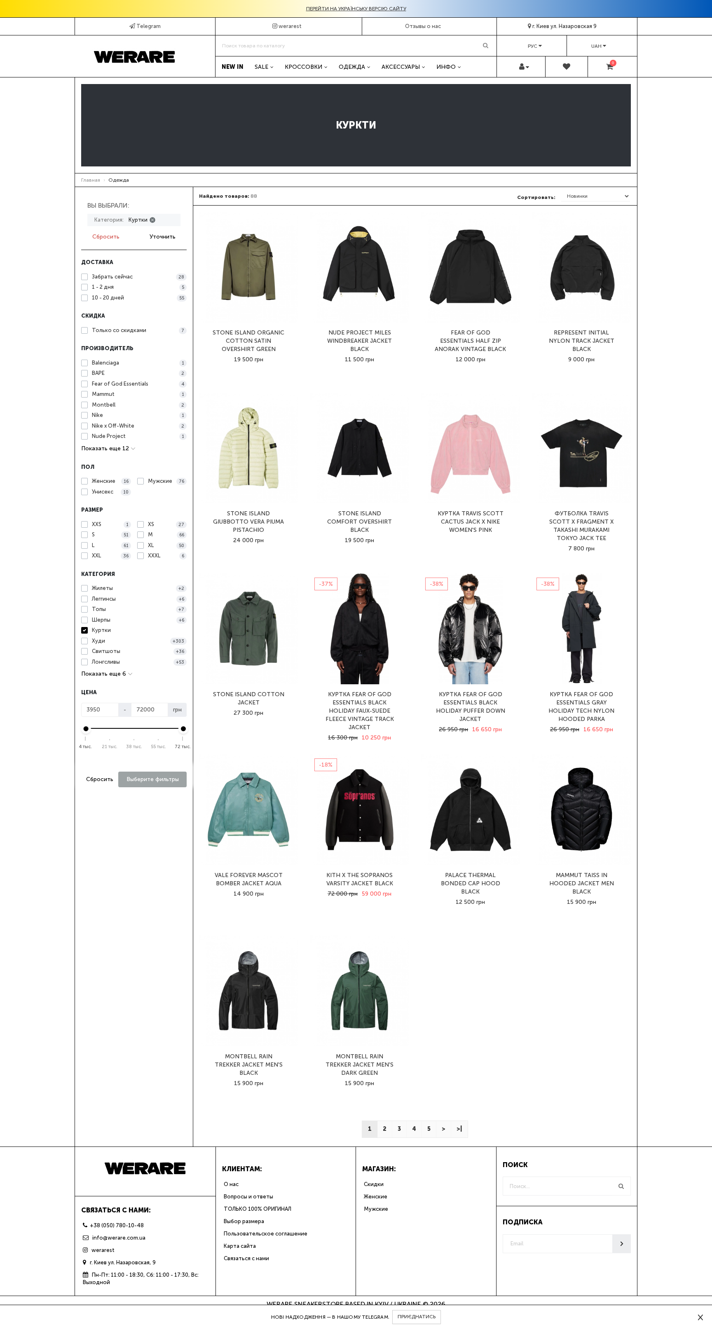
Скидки (374, 1184)
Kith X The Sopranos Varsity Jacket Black (359, 879)
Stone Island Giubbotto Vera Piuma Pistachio (248, 521)
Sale (261, 66)
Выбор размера (244, 1221)
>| (459, 1128)
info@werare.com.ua (118, 1238)
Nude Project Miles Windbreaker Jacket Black (359, 341)
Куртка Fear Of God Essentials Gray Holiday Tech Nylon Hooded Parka (581, 707)
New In (233, 66)
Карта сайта (240, 1246)
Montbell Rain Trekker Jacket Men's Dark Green (359, 1064)
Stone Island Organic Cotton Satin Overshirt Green (248, 341)
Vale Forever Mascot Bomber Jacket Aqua (249, 879)
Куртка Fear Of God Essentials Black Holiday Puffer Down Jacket (470, 707)
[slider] (86, 729)
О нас (231, 1184)
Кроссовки (303, 66)
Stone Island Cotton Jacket (248, 698)
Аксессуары (401, 66)
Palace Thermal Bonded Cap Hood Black (470, 883)
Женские (375, 1196)
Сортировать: (536, 197)
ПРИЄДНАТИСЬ (417, 1317)
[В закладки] (249, 297)
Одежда (352, 66)
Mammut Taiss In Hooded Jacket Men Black (581, 883)
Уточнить (163, 236)
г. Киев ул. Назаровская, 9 (123, 1262)
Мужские (376, 1209)
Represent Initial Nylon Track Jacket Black (581, 341)
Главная (90, 180)
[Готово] (621, 1243)
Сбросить (105, 236)
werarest (289, 26)
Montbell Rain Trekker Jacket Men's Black (249, 1064)
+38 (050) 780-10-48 (117, 1225)
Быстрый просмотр (248, 308)
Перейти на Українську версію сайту (356, 9)
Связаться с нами (246, 1258)
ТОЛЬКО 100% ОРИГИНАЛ (257, 1209)
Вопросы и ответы (248, 1196)
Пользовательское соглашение (265, 1234)
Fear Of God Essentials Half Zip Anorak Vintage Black (470, 341)
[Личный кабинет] (524, 66)
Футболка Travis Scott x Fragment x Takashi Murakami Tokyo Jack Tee (581, 526)
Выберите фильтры (152, 779)
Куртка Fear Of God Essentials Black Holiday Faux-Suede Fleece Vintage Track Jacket (360, 711)
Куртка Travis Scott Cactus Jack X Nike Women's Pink (471, 521)
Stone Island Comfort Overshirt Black (359, 521)
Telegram (148, 26)
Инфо (446, 66)
